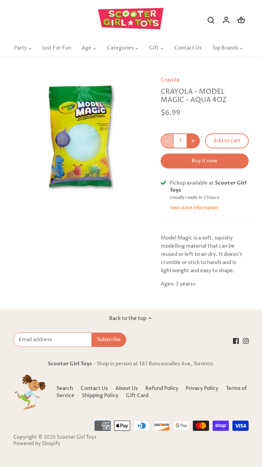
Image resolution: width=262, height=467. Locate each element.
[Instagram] (246, 340)
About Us (126, 388)
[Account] (226, 20)
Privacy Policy (202, 388)
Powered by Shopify (36, 444)
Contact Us (94, 388)
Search (64, 388)
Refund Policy (162, 388)
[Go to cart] (241, 20)
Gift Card (137, 395)
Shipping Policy (100, 395)
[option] (80, 137)
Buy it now (204, 160)
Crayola (170, 80)
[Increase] (193, 141)
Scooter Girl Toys (77, 437)
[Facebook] (236, 340)
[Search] (211, 20)
